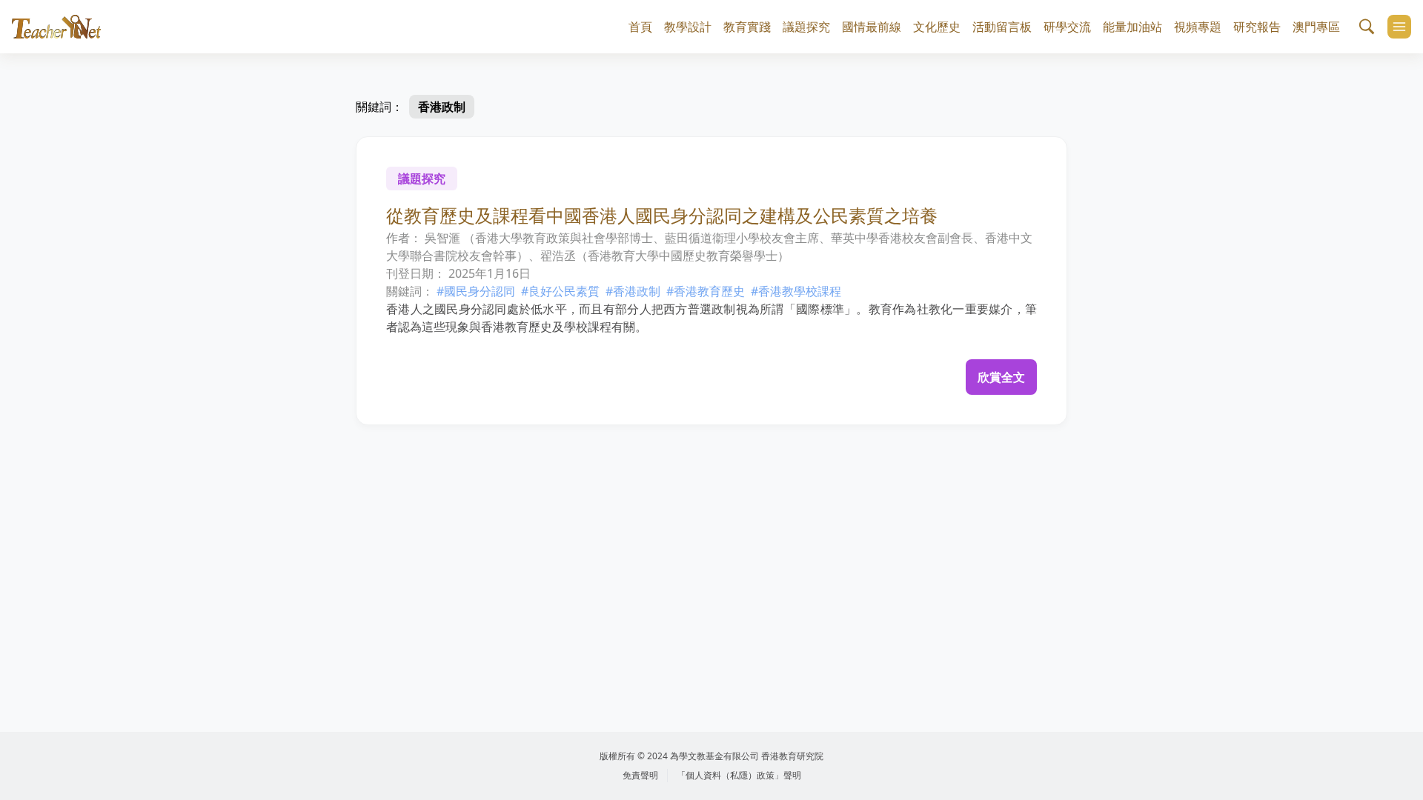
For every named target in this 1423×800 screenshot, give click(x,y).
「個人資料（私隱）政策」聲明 (739, 775)
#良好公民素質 (560, 291)
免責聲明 (640, 775)
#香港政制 (633, 291)
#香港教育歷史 (705, 291)
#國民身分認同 (476, 291)
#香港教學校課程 (796, 291)
